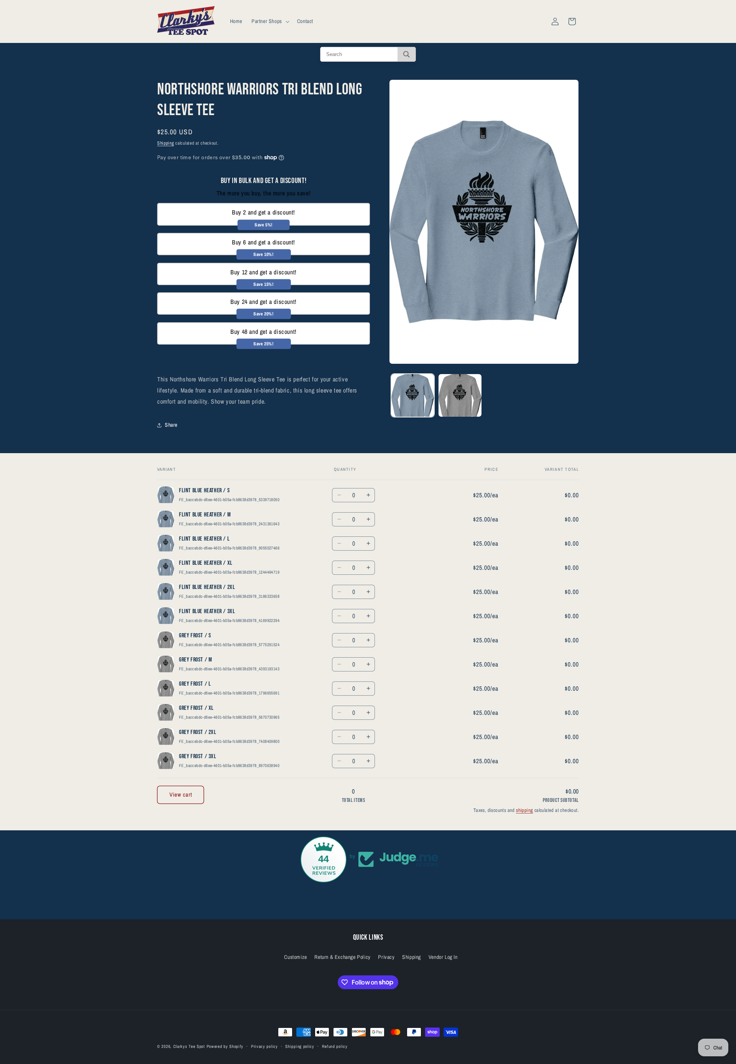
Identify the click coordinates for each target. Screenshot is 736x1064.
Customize (295, 956)
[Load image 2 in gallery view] (459, 395)
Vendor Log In (443, 956)
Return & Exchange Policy (342, 956)
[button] (269, 21)
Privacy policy (264, 1046)
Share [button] (171, 424)
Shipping (165, 143)
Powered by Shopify (225, 1046)
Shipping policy (299, 1046)
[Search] (407, 54)
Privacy (386, 956)
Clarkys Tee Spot (189, 1046)
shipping (524, 810)
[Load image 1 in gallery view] (412, 395)
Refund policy (335, 1046)
